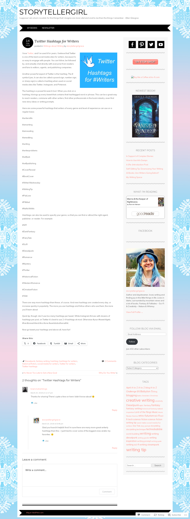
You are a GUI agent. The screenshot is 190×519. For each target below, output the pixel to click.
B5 (138, 391)
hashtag (54, 361)
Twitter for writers (67, 364)
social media (141, 423)
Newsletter (48, 28)
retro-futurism (146, 415)
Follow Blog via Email (145, 328)
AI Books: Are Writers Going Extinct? (142, 173)
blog (155, 391)
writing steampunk (149, 444)
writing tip (136, 449)
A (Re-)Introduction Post (137, 164)
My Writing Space (134, 177)
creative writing (140, 400)
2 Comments (110, 361)
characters (145, 396)
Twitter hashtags (29, 366)
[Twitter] (151, 44)
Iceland (160, 409)
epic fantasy (145, 405)
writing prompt (144, 441)
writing (145, 433)
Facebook (145, 230)
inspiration (130, 412)
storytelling (155, 426)
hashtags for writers (68, 361)
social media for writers (48, 364)
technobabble (154, 429)
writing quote (156, 441)
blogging (131, 395)
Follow (132, 341)
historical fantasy (149, 409)
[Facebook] (132, 44)
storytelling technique (136, 429)
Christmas (154, 396)
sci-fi (157, 415)
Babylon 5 (146, 391)
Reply (114, 410)
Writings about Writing (53, 46)
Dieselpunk (30, 361)
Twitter (30, 53)
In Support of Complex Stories (139, 156)
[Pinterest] (141, 44)
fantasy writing (43, 361)
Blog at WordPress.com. (35, 513)
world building (132, 433)
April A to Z (132, 387)
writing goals (143, 438)
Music (155, 412)
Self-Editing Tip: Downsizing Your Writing (144, 169)
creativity (159, 401)
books (139, 396)
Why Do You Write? (108, 373)
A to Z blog (144, 387)
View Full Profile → (134, 312)
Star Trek (136, 426)
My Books (32, 28)
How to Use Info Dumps (136, 160)
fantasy (155, 405)
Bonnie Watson (134, 204)
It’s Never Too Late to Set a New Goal (39, 373)
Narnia (135, 416)
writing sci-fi (132, 444)
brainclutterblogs (39, 389)
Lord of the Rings (143, 412)
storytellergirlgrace (75, 46)
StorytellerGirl (53, 12)
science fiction (140, 419)
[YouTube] (160, 44)
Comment (107, 491)
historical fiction (29, 364)
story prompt (145, 426)
